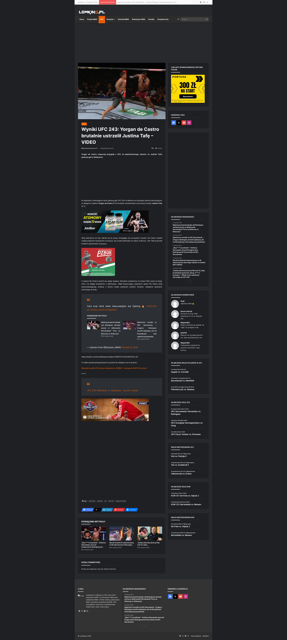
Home (81, 19)
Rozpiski (110, 19)
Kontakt (151, 19)
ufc (105, 501)
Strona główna (196, 636)
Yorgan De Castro (121, 501)
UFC (101, 19)
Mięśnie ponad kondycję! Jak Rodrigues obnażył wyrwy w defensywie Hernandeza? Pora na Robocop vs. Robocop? (110, 328)
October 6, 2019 (130, 347)
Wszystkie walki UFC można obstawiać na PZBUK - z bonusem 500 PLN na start (114, 368)
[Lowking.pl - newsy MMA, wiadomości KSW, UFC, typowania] (92, 12)
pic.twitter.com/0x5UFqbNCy (102, 309)
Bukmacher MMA (138, 19)
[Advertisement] (143, 42)
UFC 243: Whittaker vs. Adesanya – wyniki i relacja (112, 390)
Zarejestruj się (162, 19)
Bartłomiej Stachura (89, 148)
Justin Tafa (92, 501)
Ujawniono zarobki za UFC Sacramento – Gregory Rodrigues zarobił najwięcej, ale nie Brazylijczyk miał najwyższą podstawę (160, 2)
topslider (99, 501)
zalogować (93, 569)
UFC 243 (111, 501)
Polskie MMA (92, 19)
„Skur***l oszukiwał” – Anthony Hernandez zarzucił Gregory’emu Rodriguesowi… (93, 545)
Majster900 (185, 323)
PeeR (182, 301)
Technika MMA (123, 19)
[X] (82, 611)
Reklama (206, 636)
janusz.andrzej (186, 311)
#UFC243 (152, 306)
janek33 (184, 333)
